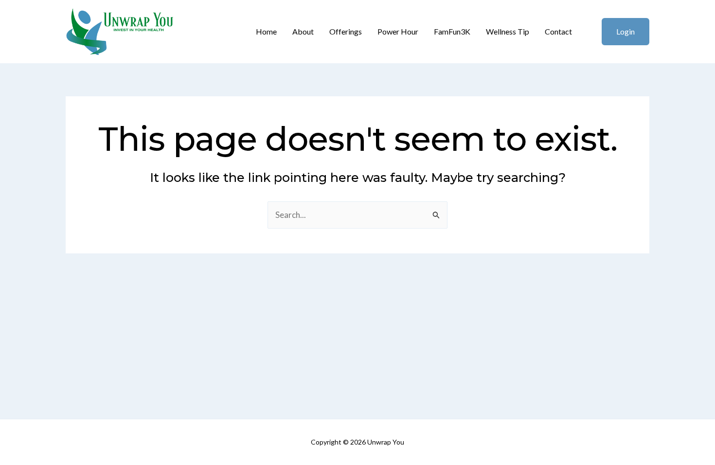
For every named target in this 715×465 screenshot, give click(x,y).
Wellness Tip (507, 31)
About (303, 31)
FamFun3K (452, 31)
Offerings (345, 31)
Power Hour (397, 31)
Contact (558, 31)
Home (266, 31)
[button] (619, 31)
